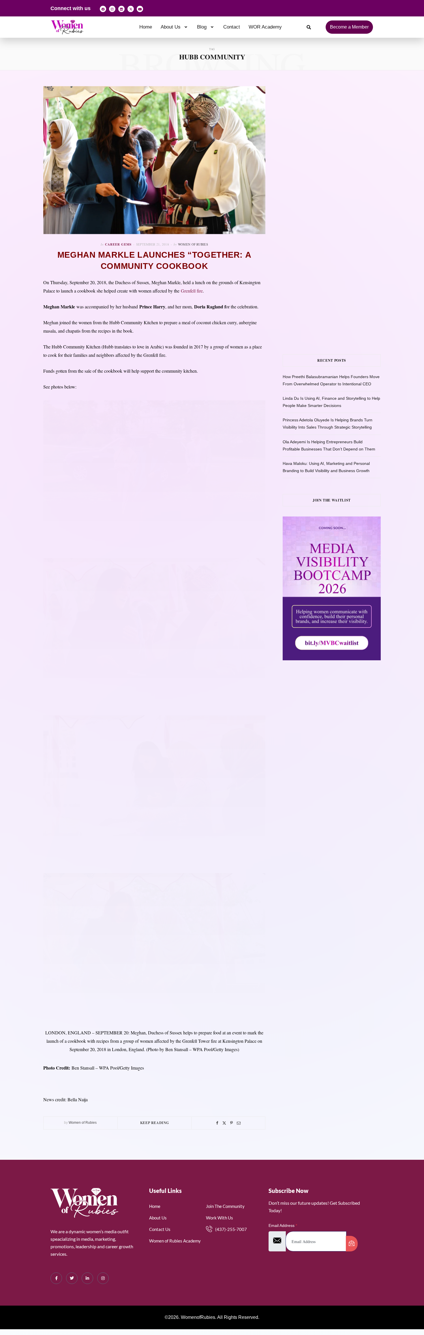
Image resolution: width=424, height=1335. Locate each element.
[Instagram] (112, 9)
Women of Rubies (193, 244)
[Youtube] (140, 9)
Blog (202, 27)
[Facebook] (103, 9)
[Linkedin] (121, 9)
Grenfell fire (192, 291)
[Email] (239, 1123)
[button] (174, 27)
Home (145, 27)
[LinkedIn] (87, 1278)
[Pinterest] (231, 1123)
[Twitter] (224, 1123)
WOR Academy (265, 27)
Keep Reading (154, 1122)
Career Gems (118, 244)
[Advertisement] (340, 143)
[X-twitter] (130, 9)
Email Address (283, 1225)
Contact (231, 27)
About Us (171, 27)
